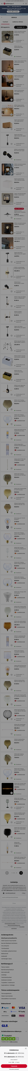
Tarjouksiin (14, 1066)
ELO (14, 1062)
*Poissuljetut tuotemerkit (14, 1069)
